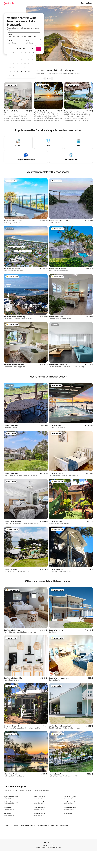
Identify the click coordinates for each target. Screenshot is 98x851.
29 (32, 71)
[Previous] (44, 78)
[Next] (51, 78)
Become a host (86, 3)
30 (10, 75)
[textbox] (15, 43)
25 (17, 71)
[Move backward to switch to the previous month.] (10, 48)
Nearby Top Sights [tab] (25, 790)
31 (14, 75)
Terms (44, 848)
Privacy (38, 848)
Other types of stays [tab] (10, 790)
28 (29, 71)
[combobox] (24, 36)
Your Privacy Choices (54, 848)
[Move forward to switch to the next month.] (32, 48)
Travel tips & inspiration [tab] (42, 790)
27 (25, 71)
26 (21, 71)
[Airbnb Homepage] (9, 3)
